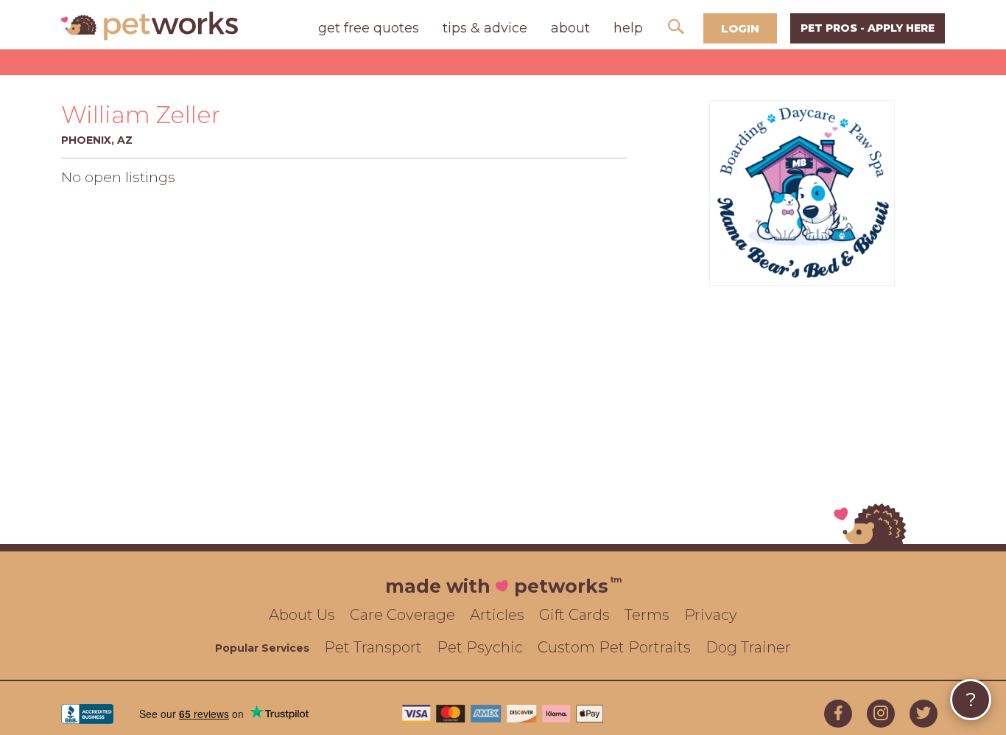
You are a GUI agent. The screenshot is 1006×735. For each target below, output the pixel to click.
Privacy (710, 615)
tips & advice (485, 28)
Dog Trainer (748, 647)
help (628, 28)
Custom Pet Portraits (614, 647)
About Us (302, 615)
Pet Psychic (480, 647)
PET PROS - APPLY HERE (868, 28)
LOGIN (740, 28)
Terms (647, 615)
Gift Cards (574, 615)
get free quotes (368, 28)
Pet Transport (373, 647)
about (570, 28)
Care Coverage (402, 615)
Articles (497, 615)
